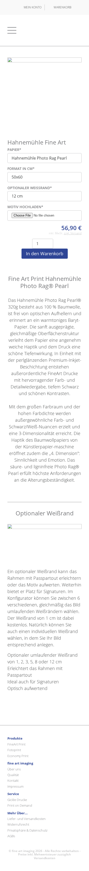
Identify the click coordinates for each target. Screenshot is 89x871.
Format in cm (21, 169)
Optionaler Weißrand (29, 188)
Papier (14, 150)
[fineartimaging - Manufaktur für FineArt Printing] (44, 30)
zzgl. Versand (73, 233)
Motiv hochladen (25, 207)
